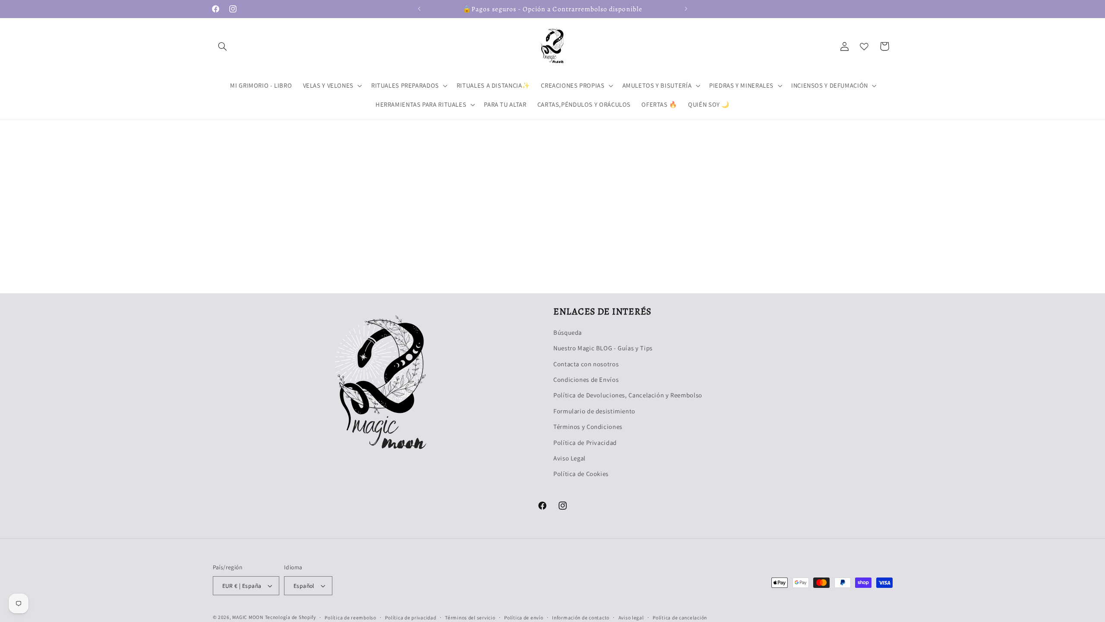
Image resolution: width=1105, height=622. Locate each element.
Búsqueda (567, 332)
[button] (223, 46)
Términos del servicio (470, 617)
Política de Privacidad (585, 442)
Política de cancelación (680, 617)
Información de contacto (580, 617)
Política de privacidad (410, 617)
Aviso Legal (569, 458)
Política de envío (523, 617)
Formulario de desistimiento (594, 411)
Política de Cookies (581, 474)
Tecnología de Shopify (290, 617)
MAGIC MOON (247, 617)
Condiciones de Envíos (586, 379)
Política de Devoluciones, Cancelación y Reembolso (627, 395)
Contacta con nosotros (586, 364)
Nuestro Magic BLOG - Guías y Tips (603, 348)
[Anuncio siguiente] (685, 8)
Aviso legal (631, 617)
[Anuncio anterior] (419, 8)
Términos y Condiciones (587, 426)
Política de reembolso (350, 617)
